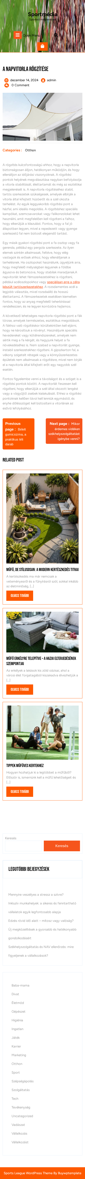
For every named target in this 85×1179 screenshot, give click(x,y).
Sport (16, 1072)
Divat (15, 994)
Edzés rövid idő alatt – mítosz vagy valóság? (41, 921)
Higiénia (17, 1020)
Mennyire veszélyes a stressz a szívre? (36, 895)
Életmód (18, 1003)
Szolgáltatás (21, 1090)
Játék (16, 1038)
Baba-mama (20, 985)
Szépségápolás (23, 1081)
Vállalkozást (20, 1142)
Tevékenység (21, 1107)
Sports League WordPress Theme (28, 1173)
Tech (15, 1099)
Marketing (19, 1055)
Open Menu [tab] (31, 35)
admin (51, 80)
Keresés (61, 846)
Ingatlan (17, 1029)
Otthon (30, 150)
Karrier (16, 1046)
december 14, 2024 (24, 80)
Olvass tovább (22, 597)
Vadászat (18, 1125)
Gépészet (19, 1011)
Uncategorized (22, 1116)
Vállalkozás (19, 1133)
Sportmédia (42, 14)
